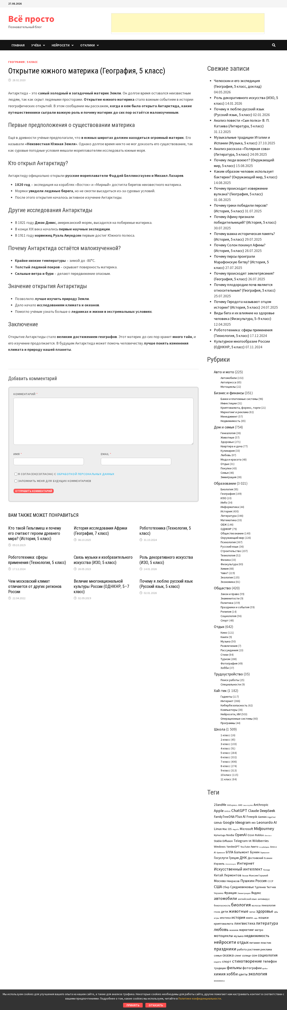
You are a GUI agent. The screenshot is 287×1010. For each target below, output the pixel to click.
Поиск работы (230, 680)
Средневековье (242, 887)
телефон (270, 961)
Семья (225, 473)
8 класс (225, 766)
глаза (217, 911)
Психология (228, 542)
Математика (229, 520)
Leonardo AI (267, 822)
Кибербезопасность (234, 705)
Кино (224, 632)
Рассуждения (229, 650)
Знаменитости (230, 598)
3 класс (225, 744)
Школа (219, 729)
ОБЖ (224, 524)
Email (106, 454)
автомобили (225, 898)
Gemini (262, 817)
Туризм (225, 659)
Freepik (251, 817)
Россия (261, 880)
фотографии (252, 968)
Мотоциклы (228, 387)
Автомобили (229, 378)
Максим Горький (258, 875)
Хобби (225, 668)
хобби (232, 973)
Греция (234, 858)
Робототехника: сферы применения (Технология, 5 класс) (37, 560)
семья (218, 955)
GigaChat (271, 817)
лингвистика (244, 923)
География (16, 62)
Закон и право (230, 594)
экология (257, 974)
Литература (229, 516)
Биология (227, 489)
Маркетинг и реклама (235, 412)
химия (220, 973)
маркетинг (246, 930)
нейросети (225, 942)
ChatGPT (239, 810)
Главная (18, 45)
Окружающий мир (232, 538)
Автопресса (228, 382)
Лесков (245, 875)
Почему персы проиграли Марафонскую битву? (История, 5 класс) (241, 262)
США (218, 886)
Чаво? (224, 573)
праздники (225, 949)
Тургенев (260, 887)
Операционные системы (237, 718)
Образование (225, 483)
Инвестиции (229, 403)
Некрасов (233, 881)
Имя (17, 454)
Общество (222, 588)
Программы (228, 723)
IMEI (253, 822)
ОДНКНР (226, 529)
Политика (227, 603)
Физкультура (229, 564)
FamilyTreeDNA (224, 817)
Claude (253, 810)
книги (249, 918)
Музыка (225, 641)
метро (259, 930)
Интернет (227, 701)
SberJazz (268, 835)
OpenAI (241, 834)
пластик (266, 943)
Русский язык (229, 546)
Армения (221, 852)
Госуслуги (221, 858)
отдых (243, 942)
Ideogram (243, 822)
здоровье (264, 911)
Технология (228, 555)
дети (224, 911)
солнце (246, 955)
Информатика (230, 507)
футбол (265, 968)
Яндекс (256, 893)
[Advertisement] (187, 22)
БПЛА (229, 852)
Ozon (251, 835)
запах (252, 911)
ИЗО (223, 498)
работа (242, 949)
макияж (233, 930)
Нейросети (61, 45)
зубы (276, 912)
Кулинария (228, 451)
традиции (220, 968)
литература (267, 923)
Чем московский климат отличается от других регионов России (35, 586)
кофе (256, 918)
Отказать (156, 1005)
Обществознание (232, 533)
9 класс (225, 770)
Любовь (226, 455)
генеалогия (268, 905)
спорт (226, 961)
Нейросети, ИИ (231, 714)
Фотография (229, 663)
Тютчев (271, 887)
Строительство (231, 551)
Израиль (219, 863)
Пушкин (247, 880)
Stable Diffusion (223, 841)
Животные (227, 437)
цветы (243, 974)
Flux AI (240, 816)
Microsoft (246, 829)
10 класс (226, 775)
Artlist (227, 811)
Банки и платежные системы (239, 399)
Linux (218, 829)
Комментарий (25, 394)
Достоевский (255, 858)
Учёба (36, 45)
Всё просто (31, 18)
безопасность (222, 905)
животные (238, 911)
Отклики (87, 45)
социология (268, 955)
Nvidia (230, 835)
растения (254, 949)
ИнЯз (224, 502)
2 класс (225, 739)
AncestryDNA (248, 805)
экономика (219, 980)
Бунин (254, 852)
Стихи (224, 654)
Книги (224, 637)
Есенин (268, 858)
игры (216, 917)
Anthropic (261, 805)
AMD (240, 805)
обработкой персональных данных (85, 474)
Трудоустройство (228, 674)
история (238, 917)
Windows (220, 846)
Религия (226, 611)
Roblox (259, 835)
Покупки (226, 468)
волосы (256, 905)
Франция (230, 893)
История (226, 511)
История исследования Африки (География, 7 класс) (100, 531)
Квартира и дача (231, 446)
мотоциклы (223, 935)
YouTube (245, 846)
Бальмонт (241, 852)
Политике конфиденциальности (199, 998)
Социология (228, 616)
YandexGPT (233, 846)
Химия (225, 568)
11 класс (226, 779)
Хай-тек (220, 690)
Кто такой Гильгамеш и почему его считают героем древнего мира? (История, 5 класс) (34, 533)
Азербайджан (264, 847)
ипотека (225, 918)
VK (250, 841)
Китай (218, 875)
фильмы (234, 967)
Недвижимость (230, 421)
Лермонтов (232, 875)
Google (228, 822)
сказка (228, 955)
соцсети (217, 961)
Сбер (226, 887)
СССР (270, 881)
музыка (239, 936)
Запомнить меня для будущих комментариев (54, 481)
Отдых (225, 464)
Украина (218, 893)
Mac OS (227, 829)
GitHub (218, 823)
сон (254, 955)
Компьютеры (229, 710)
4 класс (225, 748)
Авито (254, 846)
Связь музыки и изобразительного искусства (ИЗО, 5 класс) (103, 560)
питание (254, 943)
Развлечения (229, 646)
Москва (220, 881)
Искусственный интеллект (238, 869)
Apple (219, 810)
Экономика (228, 582)
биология (241, 905)
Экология (227, 577)
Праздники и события (235, 607)
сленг (237, 955)
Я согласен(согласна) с (66, 474)
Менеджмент (229, 416)
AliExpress (232, 805)
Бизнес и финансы (229, 392)
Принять (132, 1005)
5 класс (32, 62)
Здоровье (227, 442)
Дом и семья (224, 427)
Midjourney (264, 828)
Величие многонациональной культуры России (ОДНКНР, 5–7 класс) (101, 586)
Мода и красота (231, 459)
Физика (226, 560)
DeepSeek (267, 810)
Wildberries (260, 841)
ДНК (243, 857)
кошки (263, 917)
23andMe (220, 805)
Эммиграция (228, 477)
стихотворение (247, 961)
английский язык (247, 899)
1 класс (225, 735)
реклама (266, 949)
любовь (221, 929)
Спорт (225, 620)
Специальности (231, 684)
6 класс (225, 757)
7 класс (225, 761)
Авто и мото (224, 371)
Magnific (236, 829)
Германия (264, 852)
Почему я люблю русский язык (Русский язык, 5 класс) (166, 584)
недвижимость (256, 935)
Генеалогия (228, 433)
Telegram (241, 841)
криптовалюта (223, 923)
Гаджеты (226, 696)
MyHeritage (219, 835)
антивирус (264, 898)
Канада (266, 870)
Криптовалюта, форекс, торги (241, 408)
